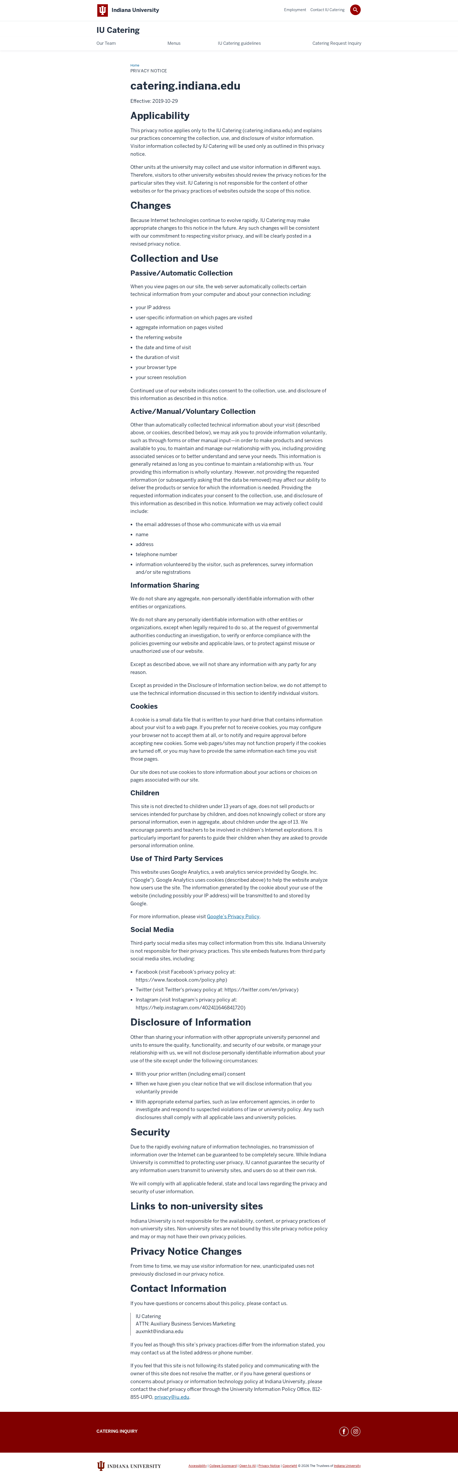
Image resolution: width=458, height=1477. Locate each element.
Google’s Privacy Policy (233, 916)
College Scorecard (223, 1466)
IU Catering (118, 30)
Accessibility (197, 1466)
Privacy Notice (269, 1466)
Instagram (355, 1431)
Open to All (247, 1466)
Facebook (344, 1431)
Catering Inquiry (117, 1431)
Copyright (290, 1466)
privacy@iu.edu (172, 1397)
